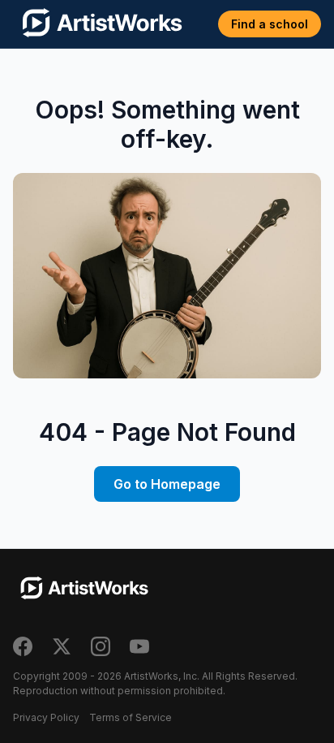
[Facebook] (22, 646)
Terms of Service (130, 717)
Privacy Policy (46, 717)
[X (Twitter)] (61, 646)
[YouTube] (139, 646)
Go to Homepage (167, 484)
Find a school (269, 24)
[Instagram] (100, 646)
